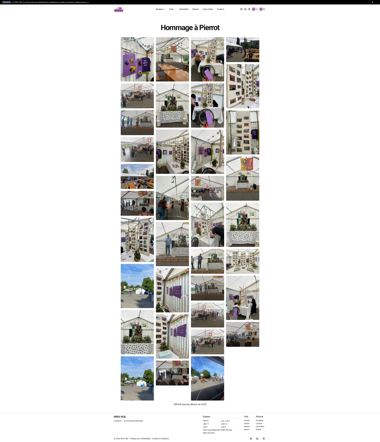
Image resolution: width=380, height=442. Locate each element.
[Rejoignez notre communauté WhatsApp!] (245, 9)
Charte (246, 423)
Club (171, 9)
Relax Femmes (226, 430)
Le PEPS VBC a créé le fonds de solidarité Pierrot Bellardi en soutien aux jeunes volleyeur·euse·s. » (50, 2)
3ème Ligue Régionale (211, 430)
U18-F (205, 427)
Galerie (195, 9)
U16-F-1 (206, 424)
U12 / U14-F (225, 421)
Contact (220, 9)
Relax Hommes (209, 433)
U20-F (223, 427)
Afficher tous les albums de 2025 (190, 404)
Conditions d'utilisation (160, 439)
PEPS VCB (120, 416)
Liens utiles (208, 9)
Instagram (118, 421)
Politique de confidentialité (140, 439)
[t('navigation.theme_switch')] (262, 9)
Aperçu (206, 420)
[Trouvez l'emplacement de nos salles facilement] (249, 9)
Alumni (246, 429)
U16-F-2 (224, 424)
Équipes (159, 9)
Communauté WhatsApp (133, 421)
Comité (246, 420)
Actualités (183, 9)
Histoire (247, 426)
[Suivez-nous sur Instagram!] (241, 9)
